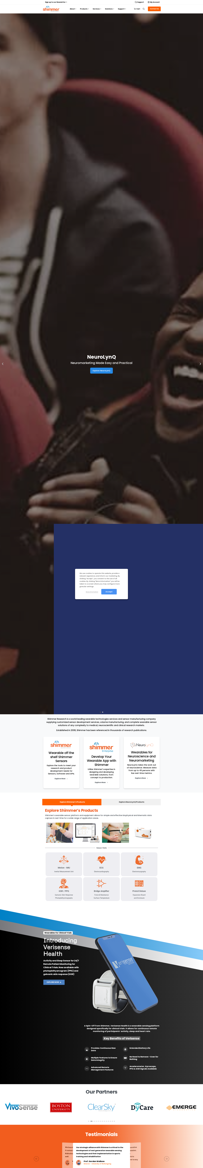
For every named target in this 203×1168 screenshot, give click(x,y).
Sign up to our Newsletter (55, 2)
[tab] (71, 802)
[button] (2, 363)
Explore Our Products (166, 370)
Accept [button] (109, 591)
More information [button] (92, 592)
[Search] (143, 9)
